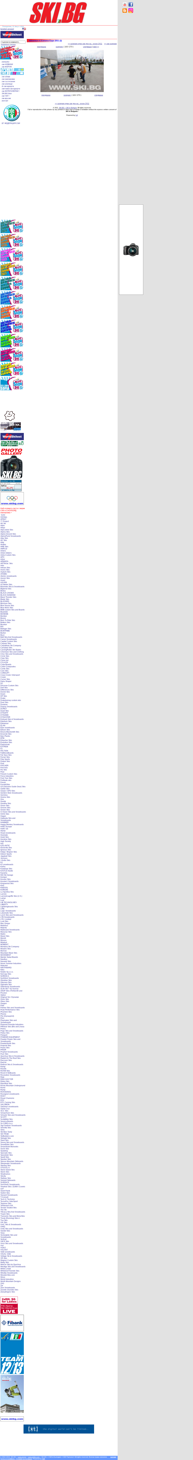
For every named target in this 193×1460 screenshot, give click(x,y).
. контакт (4, 101)
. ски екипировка (8, 79)
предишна (41, 47)
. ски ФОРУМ (6, 67)
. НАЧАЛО (5, 62)
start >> (96, 47)
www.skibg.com (34, 1457)
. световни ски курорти (10, 89)
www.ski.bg (22, 1457)
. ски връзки (6, 98)
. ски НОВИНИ (7, 64)
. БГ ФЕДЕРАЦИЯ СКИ (10, 123)
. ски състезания (8, 81)
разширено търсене (8, 44)
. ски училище (7, 84)
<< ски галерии (110, 44)
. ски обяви (5, 77)
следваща (87, 47)
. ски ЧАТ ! (5, 96)
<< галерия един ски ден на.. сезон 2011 (85, 44)
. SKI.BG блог (6, 93)
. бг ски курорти (7, 86)
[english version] (7, 29)
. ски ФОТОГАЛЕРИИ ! (10, 91)
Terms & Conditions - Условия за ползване (16, 1459)
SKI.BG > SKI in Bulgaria (68, 108)
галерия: (59, 47)
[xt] (77, 115)
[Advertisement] (131, 63)
